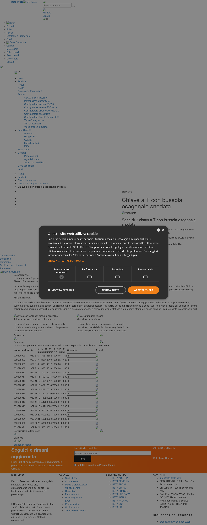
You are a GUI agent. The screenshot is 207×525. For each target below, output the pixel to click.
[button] (103, 260)
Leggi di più (130, 255)
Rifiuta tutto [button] (111, 290)
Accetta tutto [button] (143, 290)
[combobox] (158, 230)
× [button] (163, 230)
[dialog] (103, 262)
